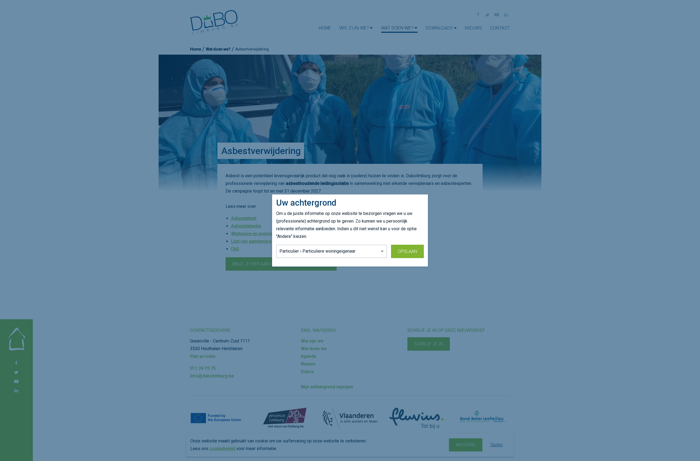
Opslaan (407, 251)
